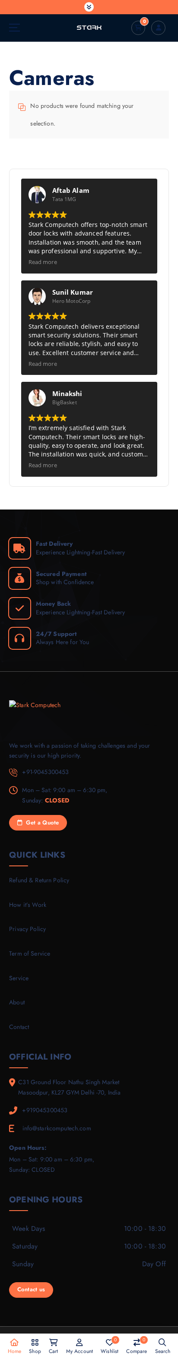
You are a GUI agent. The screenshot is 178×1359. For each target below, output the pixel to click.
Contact (19, 1026)
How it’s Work (27, 904)
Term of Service (29, 953)
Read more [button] (43, 262)
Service (19, 978)
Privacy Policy (27, 929)
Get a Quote (41, 822)
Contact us (31, 1289)
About (17, 1002)
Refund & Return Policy (39, 880)
